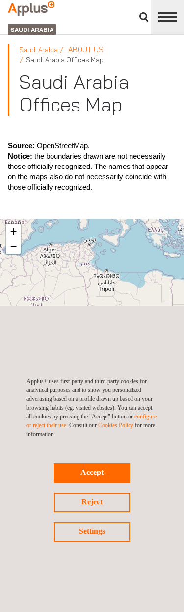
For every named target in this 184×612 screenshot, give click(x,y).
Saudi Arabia (38, 50)
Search (144, 17)
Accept (92, 472)
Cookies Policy (115, 425)
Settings (92, 531)
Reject (92, 502)
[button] (13, 231)
